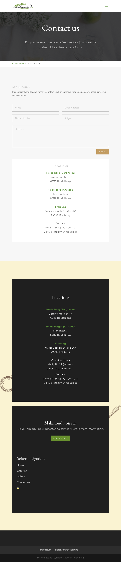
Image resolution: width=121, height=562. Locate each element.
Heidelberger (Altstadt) (60, 326)
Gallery (21, 476)
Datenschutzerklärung (66, 549)
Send (102, 151)
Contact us (23, 482)
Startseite (18, 63)
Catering (60, 438)
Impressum (45, 549)
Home (20, 465)
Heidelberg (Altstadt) (61, 189)
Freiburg (60, 206)
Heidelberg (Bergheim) (60, 172)
